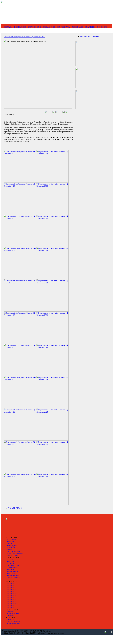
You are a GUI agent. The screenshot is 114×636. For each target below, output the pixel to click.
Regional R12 (11, 607)
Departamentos (12, 567)
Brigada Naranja (12, 571)
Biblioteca (10, 569)
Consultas (10, 615)
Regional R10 (11, 603)
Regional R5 (11, 593)
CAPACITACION (34, 27)
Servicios (10, 549)
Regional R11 (11, 605)
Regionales (10, 583)
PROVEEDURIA (63, 27)
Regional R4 (11, 591)
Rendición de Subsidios (15, 553)
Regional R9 (11, 601)
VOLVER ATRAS (15, 508)
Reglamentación (12, 563)
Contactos (10, 619)
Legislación (11, 547)
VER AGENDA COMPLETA (91, 36)
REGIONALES (77, 27)
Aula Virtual (11, 573)
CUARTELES (90, 27)
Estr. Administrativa (13, 565)
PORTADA (8, 27)
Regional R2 (11, 587)
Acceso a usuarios (13, 613)
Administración (12, 545)
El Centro (10, 559)
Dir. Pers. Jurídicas (13, 551)
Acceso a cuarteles (13, 623)
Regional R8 (11, 599)
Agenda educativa (13, 575)
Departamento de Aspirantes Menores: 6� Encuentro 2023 (24, 37)
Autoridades (11, 541)
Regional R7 (11, 597)
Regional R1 (11, 585)
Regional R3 (11, 589)
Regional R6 (11, 595)
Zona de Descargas (13, 555)
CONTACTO (102, 27)
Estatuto (9, 543)
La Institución (11, 539)
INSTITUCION (20, 27)
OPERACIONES (49, 27)
